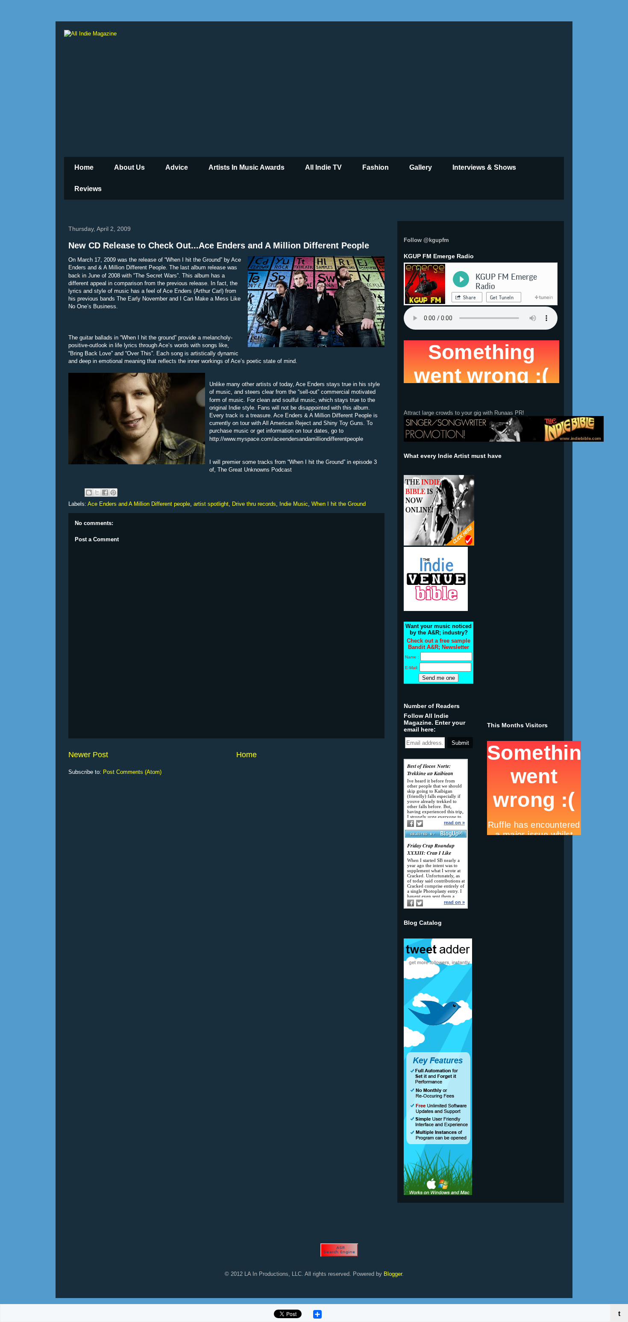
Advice (176, 167)
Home (84, 167)
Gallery (420, 167)
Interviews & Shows (484, 167)
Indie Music (293, 504)
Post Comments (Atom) (132, 772)
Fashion (375, 167)
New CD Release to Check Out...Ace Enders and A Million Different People (218, 245)
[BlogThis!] (89, 492)
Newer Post (88, 754)
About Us (129, 167)
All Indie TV (323, 167)
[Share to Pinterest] (113, 492)
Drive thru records (254, 504)
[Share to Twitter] (97, 492)
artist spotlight (211, 504)
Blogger (393, 1274)
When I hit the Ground (338, 504)
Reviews (88, 188)
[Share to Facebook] (105, 492)
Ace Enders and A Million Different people (139, 504)
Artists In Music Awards (246, 167)
